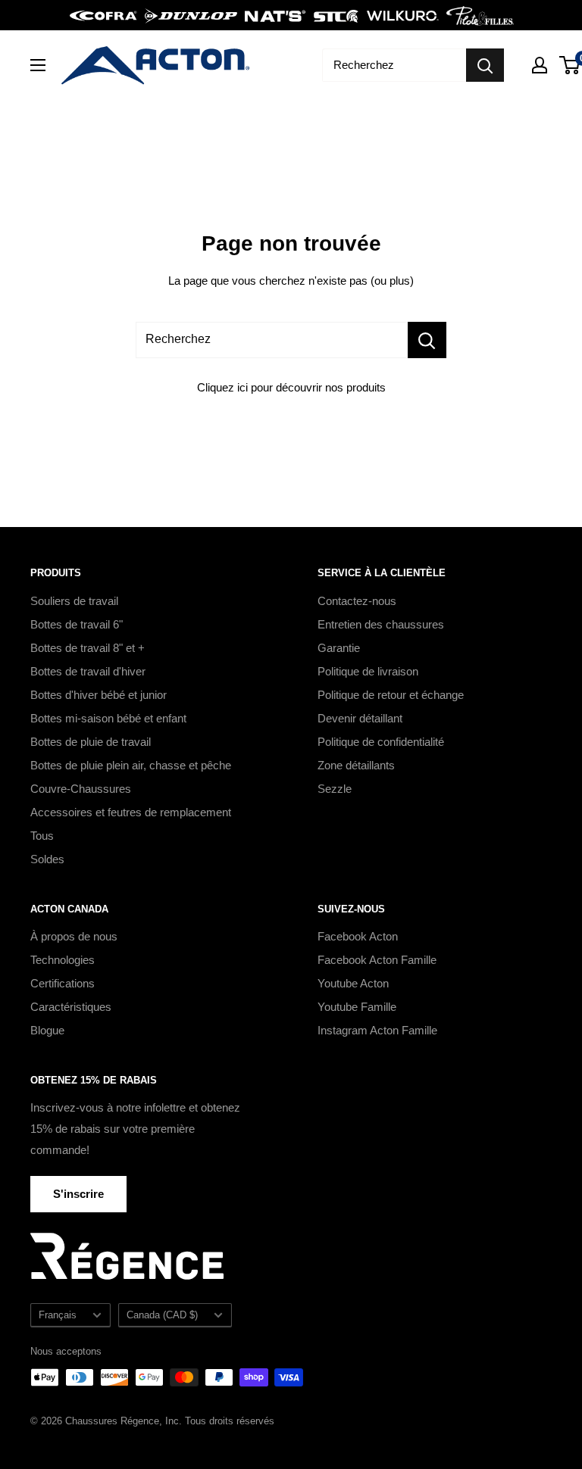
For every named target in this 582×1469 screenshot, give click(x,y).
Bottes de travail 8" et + (87, 647)
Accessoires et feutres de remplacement (130, 812)
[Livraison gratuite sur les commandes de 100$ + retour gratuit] (291, 15)
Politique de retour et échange (391, 694)
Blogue (47, 1030)
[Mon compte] (539, 65)
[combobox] (394, 65)
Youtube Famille (357, 1006)
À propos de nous (73, 936)
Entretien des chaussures (381, 624)
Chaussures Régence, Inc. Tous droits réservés (169, 1421)
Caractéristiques (70, 1006)
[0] (570, 65)
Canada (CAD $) (162, 1315)
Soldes (47, 859)
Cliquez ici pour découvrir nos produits (291, 387)
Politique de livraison (368, 671)
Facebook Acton (358, 936)
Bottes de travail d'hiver (88, 671)
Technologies (62, 959)
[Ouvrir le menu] (37, 65)
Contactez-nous (357, 600)
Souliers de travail (74, 600)
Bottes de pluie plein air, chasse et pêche (130, 765)
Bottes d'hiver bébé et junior (98, 694)
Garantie (339, 647)
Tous (42, 835)
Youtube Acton (353, 983)
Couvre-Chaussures (80, 788)
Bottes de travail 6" (76, 624)
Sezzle (335, 788)
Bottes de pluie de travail (90, 741)
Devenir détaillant (360, 718)
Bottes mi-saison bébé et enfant (108, 718)
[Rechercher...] (427, 340)
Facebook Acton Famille (377, 959)
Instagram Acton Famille (377, 1030)
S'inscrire (78, 1193)
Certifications (62, 983)
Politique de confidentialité (381, 741)
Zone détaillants (356, 765)
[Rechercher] (485, 65)
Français (58, 1315)
